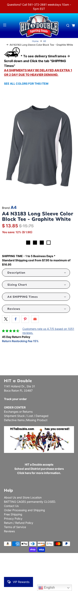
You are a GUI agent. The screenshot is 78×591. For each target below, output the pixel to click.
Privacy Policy (13, 518)
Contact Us (11, 506)
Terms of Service (15, 527)
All (44, 41)
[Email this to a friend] (35, 319)
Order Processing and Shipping (24, 510)
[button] (36, 273)
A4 (14, 207)
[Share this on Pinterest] (25, 319)
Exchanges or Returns (18, 411)
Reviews (9, 531)
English (49, 587)
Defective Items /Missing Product (25, 420)
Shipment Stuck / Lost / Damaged (26, 416)
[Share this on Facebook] (15, 319)
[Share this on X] (6, 319)
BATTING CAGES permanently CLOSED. (30, 501)
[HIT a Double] (39, 25)
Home (35, 41)
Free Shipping (13, 514)
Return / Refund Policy (18, 522)
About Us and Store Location (23, 497)
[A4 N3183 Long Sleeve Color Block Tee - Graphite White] (39, 146)
